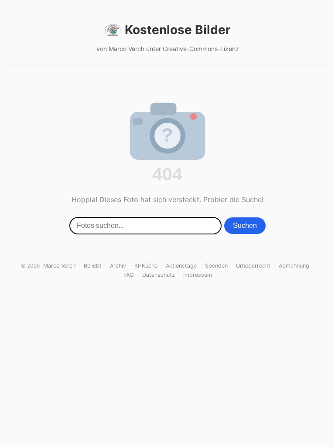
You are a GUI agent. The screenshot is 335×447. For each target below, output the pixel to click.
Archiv (118, 265)
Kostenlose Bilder (177, 29)
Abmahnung (294, 265)
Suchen (245, 225)
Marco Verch (59, 265)
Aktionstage (181, 265)
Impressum (197, 275)
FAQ (128, 275)
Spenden (216, 265)
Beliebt (93, 265)
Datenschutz (158, 275)
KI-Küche (145, 265)
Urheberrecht (253, 265)
